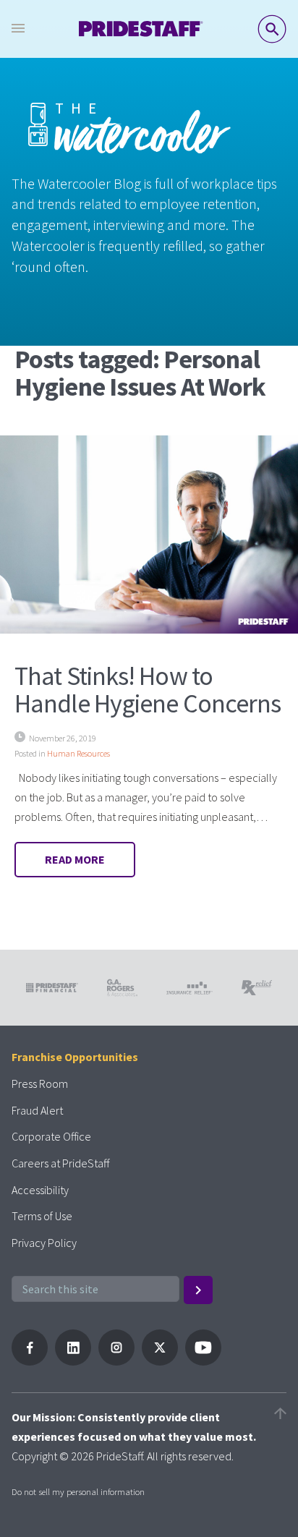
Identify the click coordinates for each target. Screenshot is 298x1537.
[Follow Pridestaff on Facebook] (30, 1361)
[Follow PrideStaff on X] (160, 1361)
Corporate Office (51, 1136)
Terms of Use (42, 1216)
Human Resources (78, 753)
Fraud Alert (37, 1110)
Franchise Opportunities (75, 1056)
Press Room (40, 1083)
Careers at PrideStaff (60, 1163)
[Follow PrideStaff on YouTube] (203, 1361)
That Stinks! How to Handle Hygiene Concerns (147, 690)
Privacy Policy (44, 1242)
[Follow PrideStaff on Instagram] (116, 1361)
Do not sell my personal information (78, 1491)
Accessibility (40, 1190)
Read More (75, 859)
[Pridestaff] (141, 29)
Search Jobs (271, 28)
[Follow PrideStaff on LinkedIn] (73, 1361)
